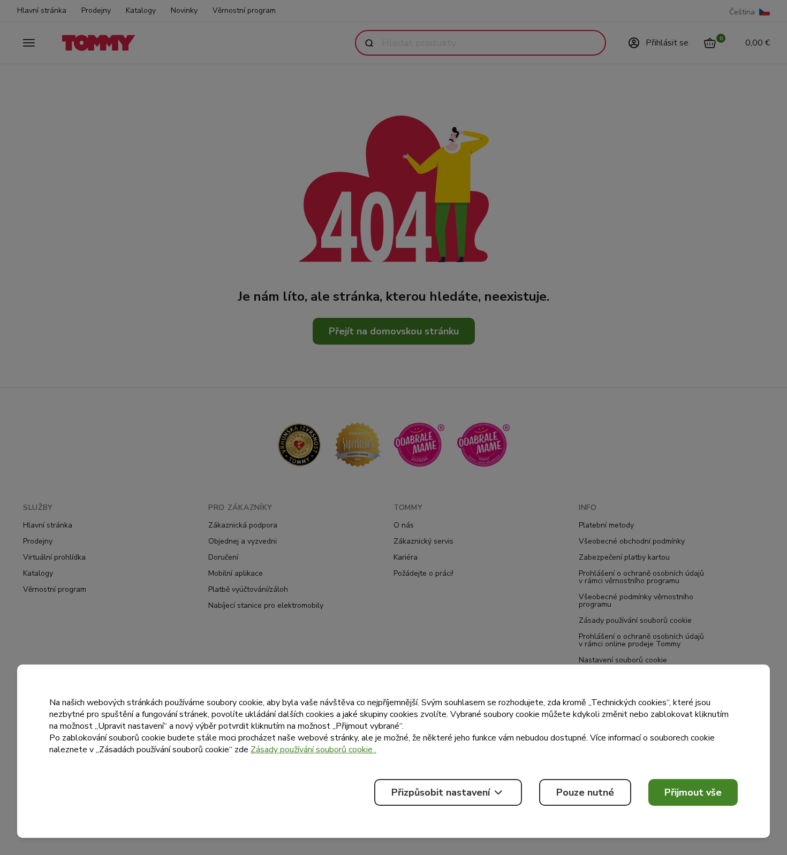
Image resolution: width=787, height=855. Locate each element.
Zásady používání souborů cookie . (313, 749)
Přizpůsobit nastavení (440, 792)
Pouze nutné (585, 792)
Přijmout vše (693, 792)
